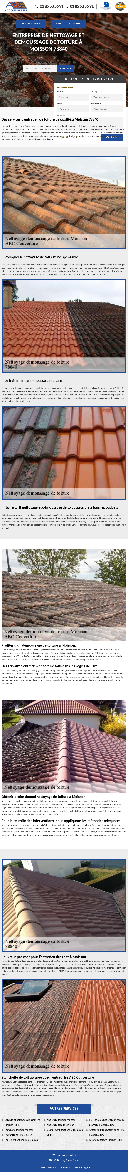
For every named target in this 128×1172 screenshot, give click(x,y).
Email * (60, 104)
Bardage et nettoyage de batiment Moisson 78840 (22, 1122)
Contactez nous (68, 23)
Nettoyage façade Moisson (60, 1125)
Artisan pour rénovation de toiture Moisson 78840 (106, 1132)
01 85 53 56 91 (51, 6)
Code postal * (97, 92)
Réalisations (31, 23)
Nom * (60, 92)
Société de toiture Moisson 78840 (106, 1140)
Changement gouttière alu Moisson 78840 (65, 1132)
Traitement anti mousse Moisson (21, 1140)
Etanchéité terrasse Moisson (19, 1130)
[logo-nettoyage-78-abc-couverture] (16, 6)
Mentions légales (82, 1168)
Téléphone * (96, 104)
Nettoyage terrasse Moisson (61, 1120)
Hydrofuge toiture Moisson (18, 1135)
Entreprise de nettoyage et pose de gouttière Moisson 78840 (107, 1122)
